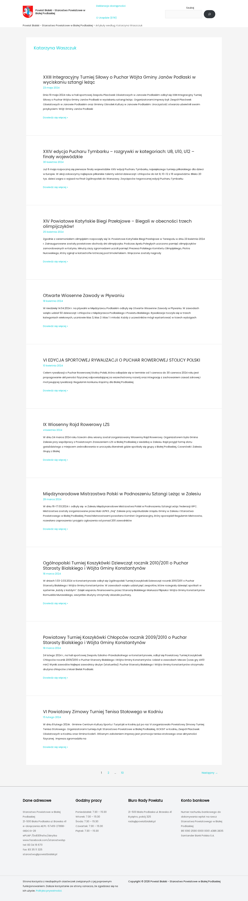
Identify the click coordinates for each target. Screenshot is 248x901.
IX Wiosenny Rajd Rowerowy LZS (76, 424)
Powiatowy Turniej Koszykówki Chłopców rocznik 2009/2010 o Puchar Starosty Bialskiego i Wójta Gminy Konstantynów (115, 640)
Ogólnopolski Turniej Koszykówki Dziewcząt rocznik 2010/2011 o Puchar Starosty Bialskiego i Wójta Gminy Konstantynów (115, 565)
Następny (210, 773)
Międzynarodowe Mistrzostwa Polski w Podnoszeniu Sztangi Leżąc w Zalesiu (122, 494)
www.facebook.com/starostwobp (44, 840)
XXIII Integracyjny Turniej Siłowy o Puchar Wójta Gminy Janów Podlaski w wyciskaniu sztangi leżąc (119, 79)
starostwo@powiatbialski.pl (40, 854)
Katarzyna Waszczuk (129, 25)
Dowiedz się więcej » (55, 118)
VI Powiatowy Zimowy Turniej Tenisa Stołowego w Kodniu (103, 712)
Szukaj (190, 7)
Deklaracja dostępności (111, 6)
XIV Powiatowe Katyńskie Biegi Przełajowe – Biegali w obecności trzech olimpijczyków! (117, 223)
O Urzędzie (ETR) (106, 17)
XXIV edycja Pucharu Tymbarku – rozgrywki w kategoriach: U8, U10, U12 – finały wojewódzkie (118, 154)
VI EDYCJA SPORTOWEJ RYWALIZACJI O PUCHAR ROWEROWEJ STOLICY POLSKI (121, 360)
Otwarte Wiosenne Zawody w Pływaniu (83, 295)
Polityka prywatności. (49, 890)
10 (122, 773)
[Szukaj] (209, 14)
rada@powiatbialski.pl (142, 821)
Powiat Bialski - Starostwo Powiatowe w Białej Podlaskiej (60, 11)
